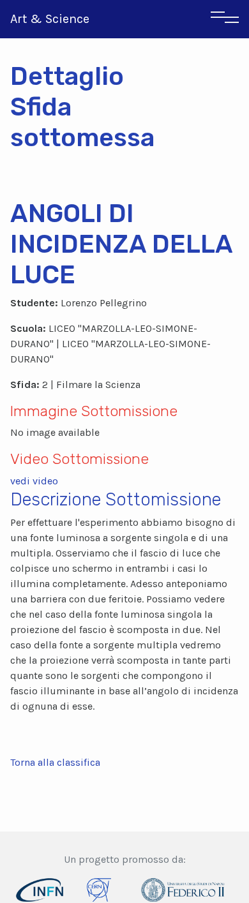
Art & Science (49, 18)
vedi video (34, 481)
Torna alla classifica (55, 762)
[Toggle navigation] (225, 19)
